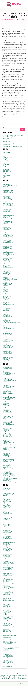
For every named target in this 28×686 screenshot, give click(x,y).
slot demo (5, 159)
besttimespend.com (7, 308)
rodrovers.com (6, 544)
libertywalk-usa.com (7, 368)
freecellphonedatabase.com (9, 205)
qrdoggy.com (6, 282)
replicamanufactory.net (8, 563)
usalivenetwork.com (7, 202)
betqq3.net (5, 452)
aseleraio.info (6, 298)
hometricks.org (6, 314)
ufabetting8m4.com (7, 569)
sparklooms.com (7, 335)
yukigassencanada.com (8, 548)
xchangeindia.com (7, 637)
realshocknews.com (7, 284)
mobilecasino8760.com (8, 451)
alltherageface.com (7, 653)
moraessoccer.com (7, 417)
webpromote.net (7, 434)
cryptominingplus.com (8, 235)
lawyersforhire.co (7, 239)
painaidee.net (6, 245)
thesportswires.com (7, 248)
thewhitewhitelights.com (8, 442)
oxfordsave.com (6, 229)
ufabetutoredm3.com (8, 355)
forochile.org (6, 418)
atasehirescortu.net (7, 261)
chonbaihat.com (6, 431)
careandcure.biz (6, 309)
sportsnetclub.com (7, 227)
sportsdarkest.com (7, 246)
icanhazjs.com (6, 462)
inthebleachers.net (7, 472)
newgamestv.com (7, 257)
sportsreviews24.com (8, 270)
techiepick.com (6, 621)
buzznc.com (5, 649)
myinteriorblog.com (7, 618)
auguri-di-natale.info (8, 375)
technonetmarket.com (8, 593)
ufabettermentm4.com (8, 346)
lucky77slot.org (6, 272)
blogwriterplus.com (7, 189)
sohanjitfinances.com (8, 333)
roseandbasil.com (7, 441)
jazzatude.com (6, 404)
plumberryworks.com (8, 324)
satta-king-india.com (8, 547)
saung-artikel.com (7, 232)
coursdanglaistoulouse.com (9, 373)
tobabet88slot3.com (7, 339)
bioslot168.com (6, 664)
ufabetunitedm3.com (7, 351)
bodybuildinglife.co (7, 281)
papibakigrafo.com (7, 461)
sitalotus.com (6, 291)
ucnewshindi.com (7, 204)
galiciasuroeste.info (7, 412)
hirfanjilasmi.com (7, 313)
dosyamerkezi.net (7, 391)
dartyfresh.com (6, 515)
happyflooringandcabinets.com (10, 279)
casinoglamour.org (7, 479)
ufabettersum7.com (7, 347)
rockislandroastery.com (8, 656)
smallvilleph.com (7, 411)
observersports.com (7, 234)
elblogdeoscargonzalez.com (9, 433)
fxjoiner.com (6, 650)
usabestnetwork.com (8, 214)
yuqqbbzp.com (6, 550)
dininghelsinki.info (7, 582)
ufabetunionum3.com (8, 571)
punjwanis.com (6, 184)
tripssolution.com (7, 546)
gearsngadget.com (7, 556)
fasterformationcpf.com (8, 219)
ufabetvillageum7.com (8, 574)
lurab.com (5, 660)
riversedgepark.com (7, 499)
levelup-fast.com (7, 560)
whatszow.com (6, 530)
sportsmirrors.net (7, 259)
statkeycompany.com (8, 396)
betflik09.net (6, 510)
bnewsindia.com (6, 619)
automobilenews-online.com (9, 642)
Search (4, 128)
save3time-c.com (7, 384)
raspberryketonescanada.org (9, 627)
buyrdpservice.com (7, 222)
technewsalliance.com (8, 592)
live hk (4, 163)
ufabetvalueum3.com (7, 572)
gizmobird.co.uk (6, 371)
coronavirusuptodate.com (9, 553)
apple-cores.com (7, 467)
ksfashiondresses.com (8, 288)
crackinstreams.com (7, 554)
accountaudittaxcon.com (8, 304)
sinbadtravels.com (7, 210)
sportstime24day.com (8, 252)
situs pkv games (6, 170)
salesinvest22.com (7, 609)
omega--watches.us (7, 378)
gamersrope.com (7, 207)
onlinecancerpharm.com (8, 276)
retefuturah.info (6, 590)
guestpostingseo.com (8, 190)
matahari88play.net (7, 241)
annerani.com (6, 403)
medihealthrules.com (8, 628)
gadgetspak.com (6, 555)
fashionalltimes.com (7, 643)
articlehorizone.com (7, 549)
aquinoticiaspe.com (7, 236)
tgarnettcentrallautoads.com (9, 380)
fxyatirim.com (6, 525)
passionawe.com (7, 321)
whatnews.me (6, 603)
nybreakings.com (7, 634)
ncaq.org (5, 511)
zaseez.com (5, 500)
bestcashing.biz (6, 426)
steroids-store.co (7, 435)
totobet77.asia (6, 341)
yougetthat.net (6, 226)
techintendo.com (7, 532)
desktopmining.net (7, 471)
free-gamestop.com (7, 209)
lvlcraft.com (5, 541)
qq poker (5, 179)
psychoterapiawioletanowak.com (10, 325)
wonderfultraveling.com (8, 421)
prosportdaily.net (7, 608)
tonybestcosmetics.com (8, 648)
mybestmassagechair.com (9, 447)
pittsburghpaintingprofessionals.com (11, 322)
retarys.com (5, 217)
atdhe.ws (5, 443)
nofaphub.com (6, 503)
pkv (4, 177)
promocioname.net (7, 422)
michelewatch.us (7, 377)
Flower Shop (13, 683)
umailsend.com (6, 216)
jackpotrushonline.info (8, 203)
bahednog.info (6, 196)
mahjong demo (6, 161)
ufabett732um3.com (7, 596)
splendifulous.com (7, 566)
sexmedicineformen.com (8, 328)
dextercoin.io (6, 480)
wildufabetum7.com (7, 362)
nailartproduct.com (7, 538)
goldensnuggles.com (7, 220)
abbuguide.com (6, 526)
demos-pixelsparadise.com (9, 386)
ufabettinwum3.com (7, 350)
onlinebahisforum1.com (8, 493)
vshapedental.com (7, 630)
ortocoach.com (6, 320)
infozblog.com (6, 430)
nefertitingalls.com (7, 504)
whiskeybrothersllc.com (8, 360)
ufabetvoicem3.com (7, 575)
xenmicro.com (6, 512)
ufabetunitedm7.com (8, 352)
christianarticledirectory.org (9, 482)
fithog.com (5, 437)
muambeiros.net (7, 429)
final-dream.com (6, 604)
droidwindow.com (7, 615)
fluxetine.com (6, 449)
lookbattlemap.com (7, 221)
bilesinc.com (6, 408)
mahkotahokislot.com (8, 275)
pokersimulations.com (8, 562)
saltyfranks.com (6, 402)
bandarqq (2, 674)
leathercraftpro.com (7, 315)
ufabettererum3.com (7, 345)
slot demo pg (6, 164)
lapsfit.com (5, 559)
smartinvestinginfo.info (8, 591)
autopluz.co (5, 383)
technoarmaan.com (7, 646)
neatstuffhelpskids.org (8, 416)
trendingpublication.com (8, 344)
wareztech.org (6, 213)
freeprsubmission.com (8, 616)
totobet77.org (6, 343)
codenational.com (7, 654)
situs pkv (5, 153)
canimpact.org (6, 464)
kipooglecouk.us (7, 455)
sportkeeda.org (6, 307)
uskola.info (5, 597)
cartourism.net (6, 466)
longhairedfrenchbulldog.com (9, 238)
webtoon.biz (6, 247)
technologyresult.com (8, 528)
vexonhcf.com (6, 385)
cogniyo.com (6, 310)
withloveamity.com (7, 523)
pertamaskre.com (7, 198)
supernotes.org (6, 293)
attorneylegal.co (6, 265)
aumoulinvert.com (7, 458)
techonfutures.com (7, 624)
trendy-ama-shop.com (8, 611)
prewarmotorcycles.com (8, 389)
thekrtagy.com (6, 636)
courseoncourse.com (7, 193)
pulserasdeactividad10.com (9, 468)
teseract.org (6, 610)
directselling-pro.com (8, 658)
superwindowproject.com (8, 460)
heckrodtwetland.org (8, 445)
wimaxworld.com (7, 423)
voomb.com (5, 266)
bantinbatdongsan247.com (9, 195)
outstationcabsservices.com (9, 635)
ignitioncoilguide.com (8, 661)
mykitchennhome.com (8, 457)
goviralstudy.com (7, 465)
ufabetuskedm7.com (7, 353)
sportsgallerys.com (7, 258)
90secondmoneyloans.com (9, 542)
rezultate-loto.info (7, 565)
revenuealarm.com (7, 659)
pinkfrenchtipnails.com (8, 255)
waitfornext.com (7, 599)
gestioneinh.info (7, 606)
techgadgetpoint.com (8, 267)
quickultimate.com (7, 326)
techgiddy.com (6, 201)
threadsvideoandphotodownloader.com (12, 199)
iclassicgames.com (7, 230)
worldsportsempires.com (8, 294)
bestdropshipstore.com (8, 535)
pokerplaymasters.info (8, 192)
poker (4, 176)
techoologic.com (7, 625)
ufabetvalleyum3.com (8, 357)
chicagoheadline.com (8, 494)
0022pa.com (6, 405)
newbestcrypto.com (7, 228)
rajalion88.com (6, 497)
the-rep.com (6, 400)
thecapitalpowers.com (8, 338)
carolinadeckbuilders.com (9, 397)
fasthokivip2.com (7, 233)
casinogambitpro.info (8, 191)
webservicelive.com (7, 666)
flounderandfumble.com (8, 587)
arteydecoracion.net (7, 436)
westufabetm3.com (7, 359)
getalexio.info (6, 303)
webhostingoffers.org (8, 529)
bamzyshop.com (6, 622)
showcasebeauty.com (8, 393)
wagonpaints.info (7, 598)
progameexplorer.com (8, 655)
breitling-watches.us (7, 379)
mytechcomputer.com (8, 662)
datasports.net (6, 260)
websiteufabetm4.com (8, 579)
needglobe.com (6, 319)
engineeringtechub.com (8, 263)
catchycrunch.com (7, 501)
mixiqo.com (5, 318)
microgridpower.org (7, 316)
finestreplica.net (6, 586)
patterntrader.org (7, 289)
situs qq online (6, 152)
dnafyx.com (5, 519)
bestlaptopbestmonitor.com (9, 439)
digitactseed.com (7, 540)
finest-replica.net (7, 605)
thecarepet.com (6, 188)
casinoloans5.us (6, 453)
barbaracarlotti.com (7, 470)
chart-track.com (6, 420)
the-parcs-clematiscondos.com (10, 185)
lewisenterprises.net (7, 516)
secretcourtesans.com (8, 492)
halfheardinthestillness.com (9, 446)
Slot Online (17, 20)
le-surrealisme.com (7, 392)
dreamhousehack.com (8, 640)
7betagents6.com (7, 551)
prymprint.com (6, 306)
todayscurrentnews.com (8, 340)
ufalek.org (5, 277)
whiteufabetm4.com (7, 580)
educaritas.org (6, 507)
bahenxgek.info (6, 197)
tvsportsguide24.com (8, 269)
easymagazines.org (7, 312)
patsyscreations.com (7, 505)
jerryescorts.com (7, 264)
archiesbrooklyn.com (8, 428)
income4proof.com (7, 506)
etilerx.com (5, 585)
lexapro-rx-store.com (8, 473)
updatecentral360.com (8, 295)
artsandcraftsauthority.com (9, 665)
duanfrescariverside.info (8, 584)
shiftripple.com (6, 329)
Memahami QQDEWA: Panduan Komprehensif (13, 135)
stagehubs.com (6, 488)
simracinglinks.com (7, 390)
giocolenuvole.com (7, 520)
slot (4, 122)
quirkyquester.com (7, 327)
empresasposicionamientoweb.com (11, 647)
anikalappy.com (6, 581)
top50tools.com (6, 399)
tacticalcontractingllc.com (9, 337)
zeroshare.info (6, 406)
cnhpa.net (5, 290)
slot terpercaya (6, 158)
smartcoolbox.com (7, 332)
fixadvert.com (6, 381)
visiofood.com (6, 613)
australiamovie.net (7, 369)
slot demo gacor (6, 174)
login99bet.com (6, 491)
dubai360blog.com (7, 271)
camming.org (6, 495)
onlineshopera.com (7, 513)
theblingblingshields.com (8, 254)
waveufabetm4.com (7, 577)
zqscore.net (5, 297)
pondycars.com (6, 623)
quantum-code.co (7, 602)
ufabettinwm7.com (7, 349)
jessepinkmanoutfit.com (8, 215)
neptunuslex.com (7, 374)
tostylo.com (5, 224)
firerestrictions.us (7, 427)
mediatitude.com (7, 387)
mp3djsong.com (6, 372)
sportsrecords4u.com (8, 567)
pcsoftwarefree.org (7, 517)
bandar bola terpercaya (8, 157)
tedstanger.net (6, 594)
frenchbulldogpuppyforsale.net (10, 476)
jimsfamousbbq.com (7, 367)
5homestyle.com (6, 483)
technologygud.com (7, 283)
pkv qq (4, 156)
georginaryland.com (7, 440)
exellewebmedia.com (8, 208)
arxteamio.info (6, 302)
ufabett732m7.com (7, 612)
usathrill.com (6, 629)
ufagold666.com (6, 617)
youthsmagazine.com (8, 244)
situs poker (5, 155)
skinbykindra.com (7, 652)
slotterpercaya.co (7, 331)
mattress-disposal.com (8, 278)
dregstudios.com (7, 415)
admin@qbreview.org (9, 19)
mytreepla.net (6, 561)
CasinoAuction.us (7, 454)
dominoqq (5, 173)
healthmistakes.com (7, 287)
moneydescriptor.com (8, 242)
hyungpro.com (6, 250)
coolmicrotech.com (7, 639)
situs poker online (7, 171)
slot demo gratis (6, 167)
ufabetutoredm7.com (8, 356)
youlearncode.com (7, 524)
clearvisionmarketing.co (8, 600)
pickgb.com (5, 285)
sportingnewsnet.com (8, 251)
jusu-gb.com (6, 186)
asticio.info (5, 300)
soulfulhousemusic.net (8, 334)
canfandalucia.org (7, 631)
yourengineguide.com (8, 633)
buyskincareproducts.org (8, 474)
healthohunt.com (7, 588)
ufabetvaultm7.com (7, 573)
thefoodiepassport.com (8, 459)
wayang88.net (6, 578)
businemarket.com (7, 240)
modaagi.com (6, 410)
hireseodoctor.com (7, 557)
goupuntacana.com (7, 498)
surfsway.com (6, 537)
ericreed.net (6, 448)
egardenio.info (6, 301)
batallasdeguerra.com (8, 414)
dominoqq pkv (8, 674)
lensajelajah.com (6, 509)
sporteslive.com (6, 253)
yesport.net (5, 223)
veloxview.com (6, 358)
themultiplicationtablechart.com (10, 478)
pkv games (25, 674)
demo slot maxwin (7, 168)
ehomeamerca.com (7, 531)
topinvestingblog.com (8, 398)
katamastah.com (7, 296)
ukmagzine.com (6, 211)
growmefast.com (7, 273)
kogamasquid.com (7, 477)
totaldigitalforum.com (8, 644)
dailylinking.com (6, 518)
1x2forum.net (6, 489)
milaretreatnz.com (7, 409)
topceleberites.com (7, 568)
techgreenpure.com (7, 534)
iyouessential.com (7, 522)
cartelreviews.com (7, 536)
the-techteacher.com (8, 641)
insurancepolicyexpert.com (9, 395)
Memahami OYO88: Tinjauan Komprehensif (12, 146)
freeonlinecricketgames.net (9, 424)
